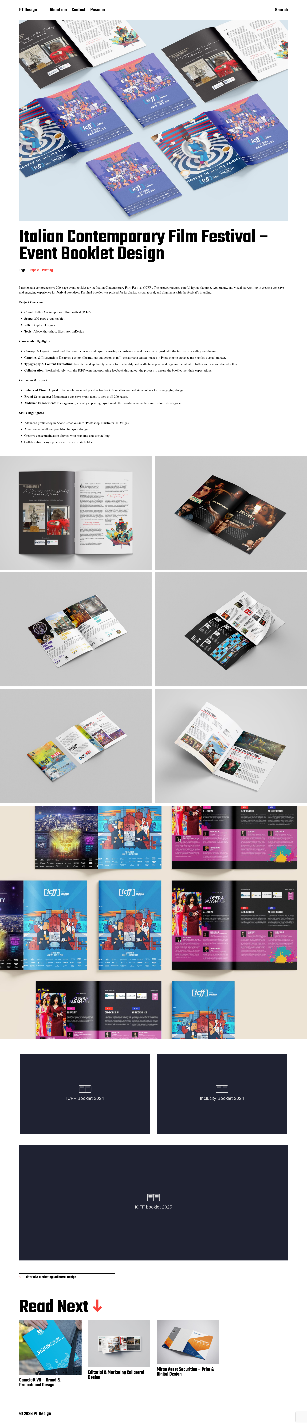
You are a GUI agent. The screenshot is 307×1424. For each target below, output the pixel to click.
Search (281, 10)
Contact (79, 10)
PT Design (28, 10)
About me (58, 10)
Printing (47, 271)
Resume (97, 10)
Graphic (34, 271)
